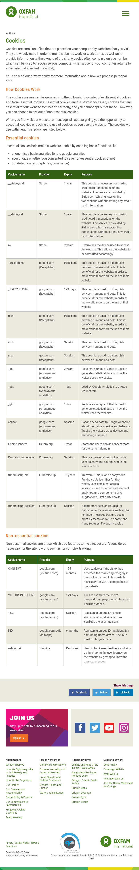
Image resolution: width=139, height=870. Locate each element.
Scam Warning (14, 817)
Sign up (17, 738)
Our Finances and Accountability (16, 791)
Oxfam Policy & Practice (19, 797)
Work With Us (111, 773)
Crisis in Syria (79, 797)
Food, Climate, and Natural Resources (50, 779)
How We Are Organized (18, 780)
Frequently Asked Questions (15, 811)
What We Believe (15, 764)
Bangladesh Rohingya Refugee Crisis (84, 774)
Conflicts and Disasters (53, 764)
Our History (12, 784)
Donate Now (110, 764)
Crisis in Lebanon (81, 792)
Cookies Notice (22, 843)
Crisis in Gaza (79, 788)
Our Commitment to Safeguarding (17, 803)
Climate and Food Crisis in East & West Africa (85, 766)
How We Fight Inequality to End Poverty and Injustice (19, 772)
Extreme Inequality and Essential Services (53, 771)
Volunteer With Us (113, 778)
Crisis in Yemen (80, 801)
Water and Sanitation (52, 792)
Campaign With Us (114, 769)
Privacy (9, 843)
